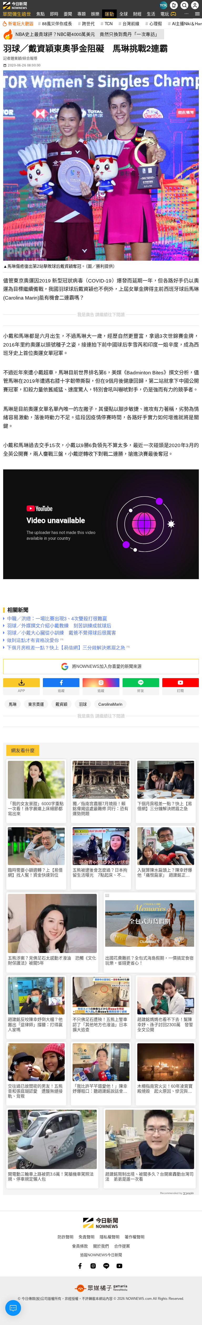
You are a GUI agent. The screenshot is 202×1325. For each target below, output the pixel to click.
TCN (109, 23)
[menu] (197, 13)
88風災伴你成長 (57, 23)
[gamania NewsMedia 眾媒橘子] (101, 1288)
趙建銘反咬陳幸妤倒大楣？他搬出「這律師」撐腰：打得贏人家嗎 (35, 1024)
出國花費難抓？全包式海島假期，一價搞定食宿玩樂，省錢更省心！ (149, 960)
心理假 (155, 23)
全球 (123, 14)
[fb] (80, 1266)
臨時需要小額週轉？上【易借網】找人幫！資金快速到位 (35, 872)
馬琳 (13, 704)
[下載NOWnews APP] (174, 5)
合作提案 (122, 1246)
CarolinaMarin (110, 704)
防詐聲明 (65, 1237)
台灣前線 (131, 23)
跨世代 (88, 23)
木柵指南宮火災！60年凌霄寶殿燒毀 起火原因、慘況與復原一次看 (165, 1089)
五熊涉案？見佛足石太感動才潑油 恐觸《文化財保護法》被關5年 (52, 960)
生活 (151, 14)
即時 (54, 14)
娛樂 (95, 14)
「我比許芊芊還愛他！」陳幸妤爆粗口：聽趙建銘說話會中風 (100, 1089)
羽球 (83, 704)
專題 (81, 14)
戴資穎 (61, 704)
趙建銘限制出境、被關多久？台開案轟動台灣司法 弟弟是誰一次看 (149, 1176)
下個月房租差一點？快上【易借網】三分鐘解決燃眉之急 (164, 806)
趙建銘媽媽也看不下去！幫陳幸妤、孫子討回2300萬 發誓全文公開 (165, 1024)
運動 (109, 14)
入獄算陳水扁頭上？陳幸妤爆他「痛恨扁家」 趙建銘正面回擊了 (164, 873)
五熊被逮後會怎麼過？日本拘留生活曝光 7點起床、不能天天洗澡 (100, 873)
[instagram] (93, 1266)
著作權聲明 (134, 1237)
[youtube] (119, 1266)
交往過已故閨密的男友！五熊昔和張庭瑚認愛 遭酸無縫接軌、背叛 (35, 1091)
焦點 (40, 14)
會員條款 (80, 1246)
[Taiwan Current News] (163, 5)
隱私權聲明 (109, 1237)
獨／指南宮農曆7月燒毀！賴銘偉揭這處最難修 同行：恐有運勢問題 (100, 809)
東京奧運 (36, 704)
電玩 (164, 14)
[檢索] (184, 5)
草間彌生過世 (17, 14)
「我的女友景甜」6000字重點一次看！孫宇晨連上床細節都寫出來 (36, 809)
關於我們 (101, 1246)
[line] (106, 1266)
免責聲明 (86, 1237)
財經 (137, 14)
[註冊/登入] (195, 5)
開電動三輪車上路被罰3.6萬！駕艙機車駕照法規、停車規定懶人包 (51, 1176)
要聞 (68, 14)
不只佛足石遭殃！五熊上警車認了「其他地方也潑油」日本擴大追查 (100, 1024)
